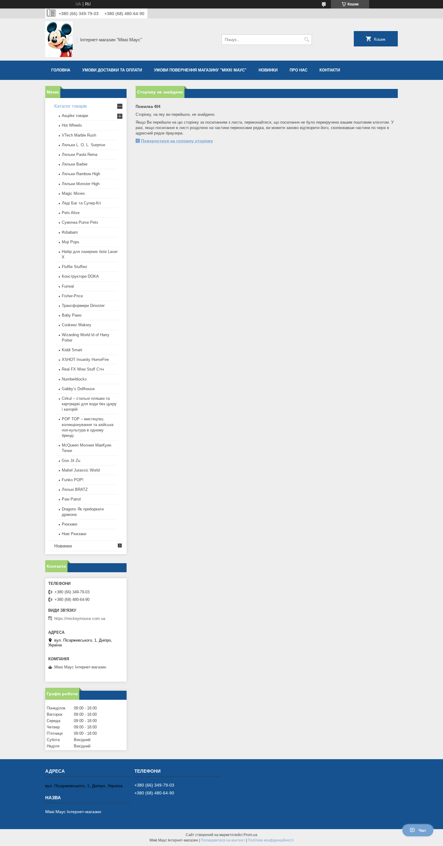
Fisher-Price (72, 296)
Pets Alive (71, 212)
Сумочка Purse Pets (80, 222)
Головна (60, 70)
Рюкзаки (69, 524)
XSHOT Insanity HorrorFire (85, 359)
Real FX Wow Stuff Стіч (83, 369)
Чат (422, 830)
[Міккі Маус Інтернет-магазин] (59, 39)
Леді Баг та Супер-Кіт (81, 203)
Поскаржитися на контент (223, 840)
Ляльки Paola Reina (79, 154)
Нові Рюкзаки (74, 534)
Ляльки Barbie (74, 164)
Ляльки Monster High (80, 184)
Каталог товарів (70, 106)
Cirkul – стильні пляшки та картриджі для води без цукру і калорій (89, 404)
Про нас (298, 70)
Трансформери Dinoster (83, 305)
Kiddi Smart (72, 350)
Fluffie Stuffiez (74, 266)
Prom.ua (250, 835)
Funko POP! (72, 480)
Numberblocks (74, 379)
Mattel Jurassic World (81, 470)
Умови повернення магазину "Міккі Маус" (200, 70)
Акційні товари (75, 115)
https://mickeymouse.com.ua (79, 618)
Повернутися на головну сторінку (177, 140)
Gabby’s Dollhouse (78, 389)
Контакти (329, 70)
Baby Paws (72, 315)
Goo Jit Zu (71, 460)
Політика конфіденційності (271, 840)
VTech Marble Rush (79, 135)
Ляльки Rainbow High (81, 174)
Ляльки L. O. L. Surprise (83, 145)
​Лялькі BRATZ (75, 489)
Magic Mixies (73, 193)
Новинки (268, 70)
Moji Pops (70, 242)
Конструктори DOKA (80, 276)
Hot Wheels (72, 125)
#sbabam (70, 232)
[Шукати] (306, 39)
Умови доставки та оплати (112, 70)
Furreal (68, 286)
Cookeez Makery (76, 325)
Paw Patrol (71, 499)
